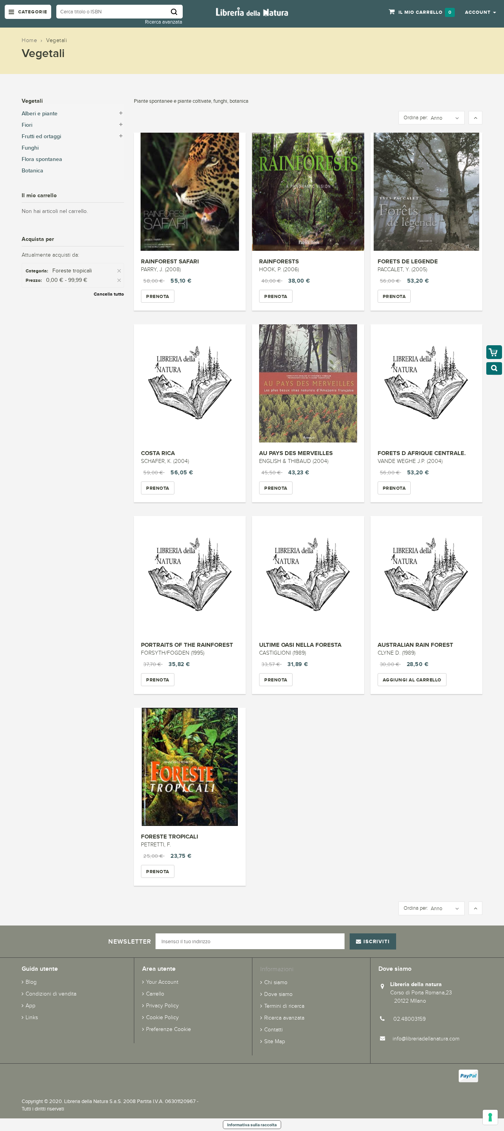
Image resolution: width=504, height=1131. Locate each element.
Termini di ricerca (284, 1006)
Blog (31, 982)
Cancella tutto (109, 294)
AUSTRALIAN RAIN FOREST (415, 644)
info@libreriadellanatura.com (426, 1039)
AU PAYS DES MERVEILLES (296, 453)
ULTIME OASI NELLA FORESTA (300, 644)
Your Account (162, 982)
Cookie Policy (162, 1017)
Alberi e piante (39, 113)
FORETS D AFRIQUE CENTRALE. (422, 453)
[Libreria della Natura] (252, 11)
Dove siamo (278, 994)
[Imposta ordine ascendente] (475, 118)
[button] (480, 12)
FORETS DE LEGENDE (408, 261)
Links (32, 1017)
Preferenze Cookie (168, 1029)
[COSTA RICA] (190, 383)
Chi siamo (275, 982)
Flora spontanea (42, 159)
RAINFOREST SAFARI (170, 261)
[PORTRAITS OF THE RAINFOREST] (190, 575)
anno (436, 118)
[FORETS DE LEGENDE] (426, 192)
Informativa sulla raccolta (252, 1124)
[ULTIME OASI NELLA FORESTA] (308, 575)
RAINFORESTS (279, 261)
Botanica (32, 170)
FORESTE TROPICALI (169, 836)
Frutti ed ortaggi (41, 136)
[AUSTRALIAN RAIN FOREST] (426, 575)
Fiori (27, 125)
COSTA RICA (158, 453)
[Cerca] (177, 12)
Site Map (274, 1041)
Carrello (155, 994)
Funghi (30, 147)
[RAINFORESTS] (308, 192)
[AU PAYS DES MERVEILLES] (308, 383)
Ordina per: (416, 117)
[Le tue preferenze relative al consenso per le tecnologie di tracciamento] (490, 1117)
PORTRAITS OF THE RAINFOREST (187, 644)
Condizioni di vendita (51, 994)
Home (29, 40)
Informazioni (276, 969)
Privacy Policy (162, 1006)
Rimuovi (120, 271)
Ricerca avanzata (163, 22)
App (30, 1006)
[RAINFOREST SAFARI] (190, 192)
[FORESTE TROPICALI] (190, 767)
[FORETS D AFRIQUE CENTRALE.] (426, 383)
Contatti (273, 1030)
